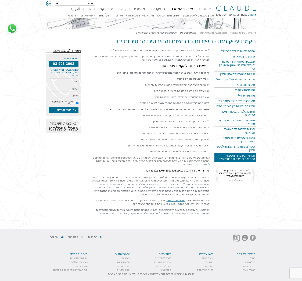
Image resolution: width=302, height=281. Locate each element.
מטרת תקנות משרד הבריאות (238, 51)
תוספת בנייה (165, 270)
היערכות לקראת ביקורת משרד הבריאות (237, 113)
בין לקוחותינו (250, 262)
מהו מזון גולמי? (246, 95)
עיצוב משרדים (123, 266)
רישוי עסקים (208, 266)
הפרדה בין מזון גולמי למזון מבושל (235, 79)
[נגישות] (48, 3)
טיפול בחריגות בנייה (162, 262)
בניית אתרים (114, 274)
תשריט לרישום (81, 266)
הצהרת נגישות (249, 270)
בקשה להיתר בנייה (163, 258)
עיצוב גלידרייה (123, 270)
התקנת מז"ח (199, 139)
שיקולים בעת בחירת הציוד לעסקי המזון (236, 148)
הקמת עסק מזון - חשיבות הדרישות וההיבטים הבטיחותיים (236, 157)
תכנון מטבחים (123, 262)
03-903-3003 (63, 63)
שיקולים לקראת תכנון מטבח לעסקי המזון (238, 139)
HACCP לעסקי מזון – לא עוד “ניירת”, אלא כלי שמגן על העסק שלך (237, 65)
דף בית (252, 32)
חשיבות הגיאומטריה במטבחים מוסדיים (237, 122)
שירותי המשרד (237, 32)
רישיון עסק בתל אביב (78, 262)
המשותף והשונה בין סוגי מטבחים (235, 106)
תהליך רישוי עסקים (205, 270)
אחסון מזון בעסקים (244, 56)
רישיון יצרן (209, 262)
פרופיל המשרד (249, 266)
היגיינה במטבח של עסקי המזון (237, 74)
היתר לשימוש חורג (163, 266)
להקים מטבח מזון (176, 200)
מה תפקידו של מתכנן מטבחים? (236, 101)
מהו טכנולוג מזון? (245, 90)
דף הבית (92, 236)
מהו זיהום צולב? (245, 84)
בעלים (252, 258)
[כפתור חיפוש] (57, 3)
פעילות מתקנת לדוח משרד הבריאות (239, 131)
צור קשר (54, 236)
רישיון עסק (183, 78)
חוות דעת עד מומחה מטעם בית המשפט (70, 270)
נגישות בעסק (207, 258)
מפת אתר (73, 236)
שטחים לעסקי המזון (79, 258)
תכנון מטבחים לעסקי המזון (213, 32)
